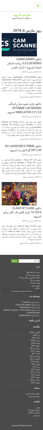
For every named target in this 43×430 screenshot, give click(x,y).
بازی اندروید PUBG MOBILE (29, 307)
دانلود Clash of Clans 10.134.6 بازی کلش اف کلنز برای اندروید (22, 212)
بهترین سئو (36, 286)
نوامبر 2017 (35, 351)
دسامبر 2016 (35, 380)
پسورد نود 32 (35, 280)
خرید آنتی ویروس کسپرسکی (21, 291)
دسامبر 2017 (35, 348)
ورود (38, 407)
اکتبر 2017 (36, 354)
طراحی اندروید (21, 15)
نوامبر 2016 (35, 383)
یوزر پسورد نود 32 (33, 275)
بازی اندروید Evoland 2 (31, 302)
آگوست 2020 (35, 332)
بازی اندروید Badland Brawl (29, 315)
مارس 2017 (35, 372)
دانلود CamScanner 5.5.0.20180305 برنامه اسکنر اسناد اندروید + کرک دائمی (24, 63)
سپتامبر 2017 (35, 356)
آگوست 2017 (35, 359)
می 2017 (36, 367)
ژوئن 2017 (36, 364)
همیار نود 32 (35, 283)
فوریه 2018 (35, 343)
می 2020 (36, 335)
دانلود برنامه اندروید (27, 97)
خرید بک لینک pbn (33, 272)
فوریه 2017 (35, 375)
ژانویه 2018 (35, 346)
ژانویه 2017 (35, 377)
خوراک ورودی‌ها (34, 410)
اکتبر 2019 (36, 338)
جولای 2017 (35, 362)
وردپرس (37, 415)
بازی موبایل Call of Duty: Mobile (28, 305)
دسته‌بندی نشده (28, 177)
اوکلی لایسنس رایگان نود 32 (29, 278)
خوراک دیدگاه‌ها (34, 413)
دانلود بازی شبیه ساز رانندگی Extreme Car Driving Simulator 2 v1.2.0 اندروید (24, 108)
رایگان (37, 288)
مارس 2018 (35, 340)
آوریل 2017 (35, 369)
